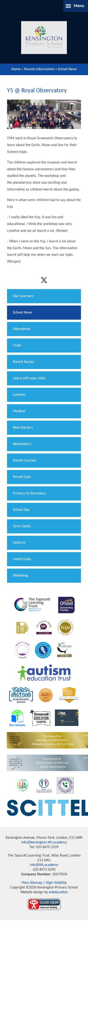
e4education (58, 892)
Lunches (19, 395)
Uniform (19, 543)
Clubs (17, 345)
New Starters (23, 428)
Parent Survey (23, 362)
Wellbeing (20, 576)
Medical (19, 411)
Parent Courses (24, 460)
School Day (21, 510)
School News (67, 69)
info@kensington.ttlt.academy (44, 842)
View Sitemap (31, 883)
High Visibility (56, 883)
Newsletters (22, 444)
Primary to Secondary (29, 493)
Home (15, 69)
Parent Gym (22, 477)
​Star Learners (23, 296)
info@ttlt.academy (44, 865)
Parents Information (39, 69)
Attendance (21, 329)
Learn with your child (29, 378)
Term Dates (22, 526)
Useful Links (22, 559)
